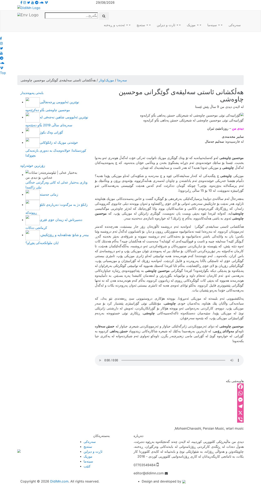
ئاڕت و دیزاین (93, 451)
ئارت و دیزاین (166, 25)
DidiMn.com (59, 481)
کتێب (87, 466)
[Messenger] (169, 399)
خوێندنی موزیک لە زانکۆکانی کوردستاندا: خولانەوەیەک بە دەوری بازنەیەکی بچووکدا (55, 148)
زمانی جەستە (49, 194)
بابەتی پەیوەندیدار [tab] (31, 93)
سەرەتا (122, 80)
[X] (169, 413)
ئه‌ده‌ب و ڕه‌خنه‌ (115, 25)
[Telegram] (169, 406)
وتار (101, 80)
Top (3, 73)
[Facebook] (169, 386)
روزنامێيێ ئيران (217, 128)
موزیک (192, 25)
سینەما (212, 25)
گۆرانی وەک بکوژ (51, 132)
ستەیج (141, 25)
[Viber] (169, 419)
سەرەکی (235, 25)
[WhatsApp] (169, 393)
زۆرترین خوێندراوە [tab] (32, 165)
